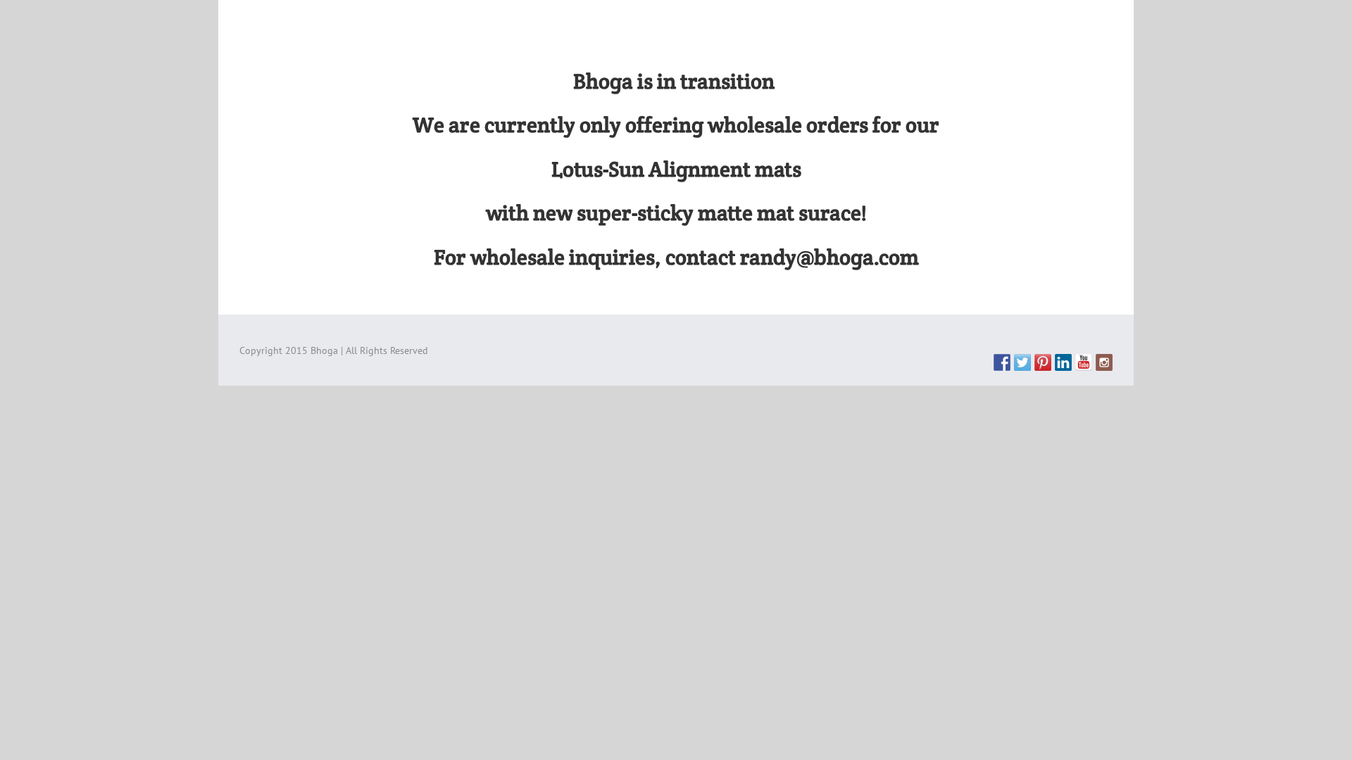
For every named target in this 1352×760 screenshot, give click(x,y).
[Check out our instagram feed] (1104, 362)
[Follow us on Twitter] (1022, 362)
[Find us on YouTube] (1083, 362)
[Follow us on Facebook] (1002, 362)
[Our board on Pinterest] (1042, 362)
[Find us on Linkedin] (1063, 362)
